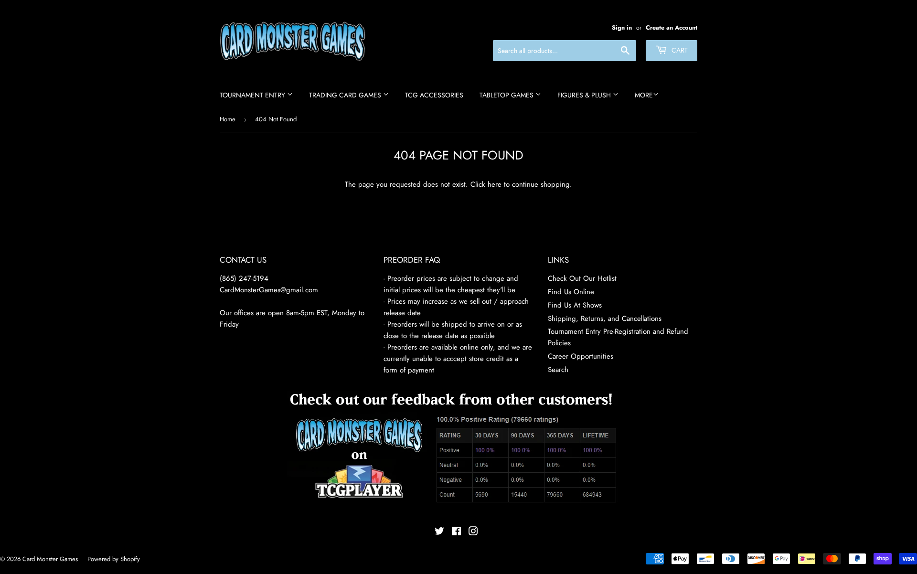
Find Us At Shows (575, 305)
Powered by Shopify (113, 558)
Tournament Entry (253, 95)
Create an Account (671, 27)
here (494, 184)
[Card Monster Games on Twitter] (439, 532)
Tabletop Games (507, 95)
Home (227, 119)
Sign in (622, 27)
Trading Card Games (346, 95)
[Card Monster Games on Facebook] (456, 532)
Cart (679, 50)
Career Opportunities (580, 356)
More (644, 95)
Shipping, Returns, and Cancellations (604, 318)
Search (558, 369)
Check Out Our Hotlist (582, 278)
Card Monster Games (50, 558)
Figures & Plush (585, 95)
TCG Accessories (434, 95)
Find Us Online (571, 292)
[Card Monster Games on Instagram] (473, 532)
